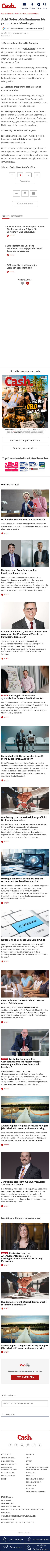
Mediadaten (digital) (35, 1479)
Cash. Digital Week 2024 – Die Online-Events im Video (22, 1510)
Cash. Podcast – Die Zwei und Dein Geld (17, 1522)
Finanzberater (7, 1461)
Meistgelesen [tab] (17, 216)
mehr (12, 235)
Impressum (30, 1473)
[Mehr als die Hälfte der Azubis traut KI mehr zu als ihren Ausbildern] (25, 739)
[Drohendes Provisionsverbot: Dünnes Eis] (25, 503)
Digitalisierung (7, 1473)
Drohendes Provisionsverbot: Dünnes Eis (23, 519)
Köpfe (3, 1479)
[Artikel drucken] (25, 193)
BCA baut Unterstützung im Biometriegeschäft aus (22, 266)
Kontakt (29, 1476)
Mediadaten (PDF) (33, 1482)
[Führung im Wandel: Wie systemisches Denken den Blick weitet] (25, 679)
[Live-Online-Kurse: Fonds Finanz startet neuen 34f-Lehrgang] (25, 984)
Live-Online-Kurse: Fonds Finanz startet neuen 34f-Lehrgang (23, 1001)
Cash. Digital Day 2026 (10, 1506)
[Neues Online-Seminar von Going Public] (25, 923)
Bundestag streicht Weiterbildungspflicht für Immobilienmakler (23, 818)
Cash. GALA (5, 1513)
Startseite (25, 181)
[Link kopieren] (16, 193)
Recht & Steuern (8, 1476)
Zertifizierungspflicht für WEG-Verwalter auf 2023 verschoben (23, 1183)
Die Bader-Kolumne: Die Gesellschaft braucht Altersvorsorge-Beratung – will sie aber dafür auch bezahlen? (21, 1062)
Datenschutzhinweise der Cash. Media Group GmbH (37, 1468)
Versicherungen (8, 1458)
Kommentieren (25, 203)
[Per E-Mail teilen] (33, 193)
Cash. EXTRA (6, 1500)
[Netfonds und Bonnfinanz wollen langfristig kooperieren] (25, 553)
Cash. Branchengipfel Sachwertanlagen (18, 1516)
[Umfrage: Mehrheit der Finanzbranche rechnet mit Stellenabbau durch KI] (25, 862)
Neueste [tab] (5, 216)
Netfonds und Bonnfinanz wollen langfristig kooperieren (19, 571)
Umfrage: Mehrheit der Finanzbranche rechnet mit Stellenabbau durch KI (22, 880)
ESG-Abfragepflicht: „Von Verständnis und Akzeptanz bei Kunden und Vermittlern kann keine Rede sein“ (24, 634)
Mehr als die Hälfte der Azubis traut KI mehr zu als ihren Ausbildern (22, 757)
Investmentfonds (8, 1464)
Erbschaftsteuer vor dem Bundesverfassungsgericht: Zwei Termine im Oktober (24, 248)
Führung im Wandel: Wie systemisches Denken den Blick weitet (22, 697)
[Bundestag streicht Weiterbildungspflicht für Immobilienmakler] (25, 800)
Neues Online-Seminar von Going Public (23, 939)
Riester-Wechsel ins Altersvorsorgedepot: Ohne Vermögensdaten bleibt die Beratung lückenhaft (21, 1257)
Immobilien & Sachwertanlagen (9, 1468)
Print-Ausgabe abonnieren (25, 448)
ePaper (29, 1461)
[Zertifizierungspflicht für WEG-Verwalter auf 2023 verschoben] (25, 1165)
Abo (28, 1458)
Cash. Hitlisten (7, 1519)
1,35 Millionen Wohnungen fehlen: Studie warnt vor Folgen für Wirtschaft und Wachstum (25, 229)
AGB (27, 1464)
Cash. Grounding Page (35, 1491)
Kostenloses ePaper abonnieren (25, 440)
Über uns (30, 1488)
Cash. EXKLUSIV (7, 1503)
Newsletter (31, 1485)
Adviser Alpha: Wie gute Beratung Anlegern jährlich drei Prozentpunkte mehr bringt (25, 1127)
